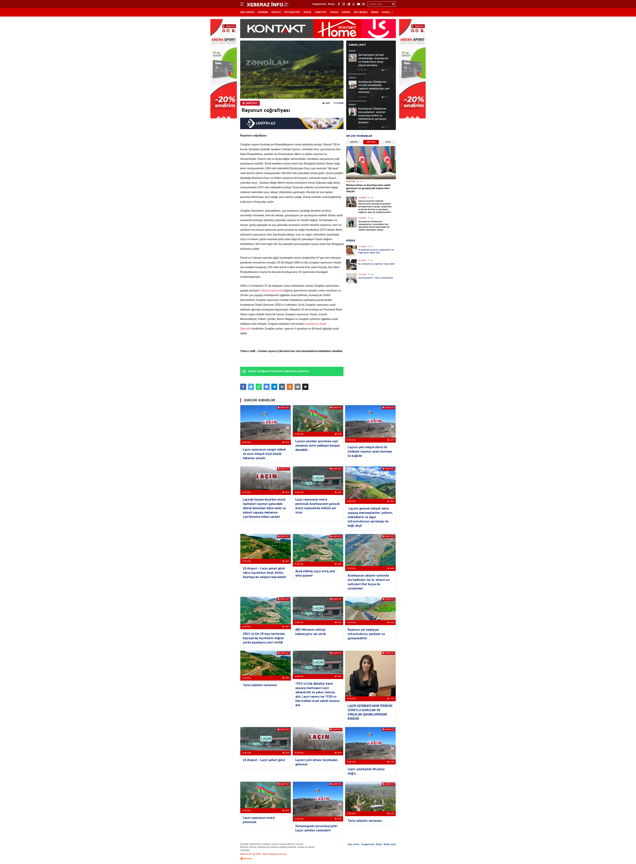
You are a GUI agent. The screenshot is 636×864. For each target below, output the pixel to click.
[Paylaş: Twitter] (251, 387)
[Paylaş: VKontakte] (282, 387)
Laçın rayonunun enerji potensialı (259, 820)
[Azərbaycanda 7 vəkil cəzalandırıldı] (351, 278)
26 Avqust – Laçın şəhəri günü (264, 760)
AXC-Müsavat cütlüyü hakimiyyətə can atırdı (310, 632)
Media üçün (390, 844)
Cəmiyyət (321, 12)
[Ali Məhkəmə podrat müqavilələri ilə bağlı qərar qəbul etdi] (351, 250)
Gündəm (263, 12)
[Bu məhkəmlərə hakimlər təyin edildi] (351, 264)
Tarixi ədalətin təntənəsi (260, 685)
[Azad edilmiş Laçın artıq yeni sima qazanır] (318, 550)
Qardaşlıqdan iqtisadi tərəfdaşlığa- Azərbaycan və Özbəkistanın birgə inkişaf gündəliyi (373, 60)
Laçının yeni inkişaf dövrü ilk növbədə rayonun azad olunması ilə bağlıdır (370, 451)
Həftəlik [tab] (371, 142)
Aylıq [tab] (388, 142)
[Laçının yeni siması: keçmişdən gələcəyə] (318, 741)
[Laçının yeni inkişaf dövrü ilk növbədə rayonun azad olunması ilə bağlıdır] (370, 424)
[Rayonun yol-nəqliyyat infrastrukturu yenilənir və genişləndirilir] (370, 611)
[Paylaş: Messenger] (267, 387)
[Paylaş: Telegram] (274, 387)
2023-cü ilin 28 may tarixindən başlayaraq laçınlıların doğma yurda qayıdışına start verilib (264, 638)
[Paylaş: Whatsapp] (259, 387)
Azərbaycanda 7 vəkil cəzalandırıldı (375, 278)
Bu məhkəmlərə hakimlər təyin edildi (376, 264)
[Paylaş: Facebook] (243, 387)
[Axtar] (393, 4)
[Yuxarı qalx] (626, 854)
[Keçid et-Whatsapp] (353, 4)
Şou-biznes (361, 12)
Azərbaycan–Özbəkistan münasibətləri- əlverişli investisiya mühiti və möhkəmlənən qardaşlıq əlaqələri (372, 115)
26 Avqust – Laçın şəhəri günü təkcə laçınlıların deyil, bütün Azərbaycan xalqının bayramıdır (264, 573)
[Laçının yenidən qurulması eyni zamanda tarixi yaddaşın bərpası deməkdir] (318, 421)
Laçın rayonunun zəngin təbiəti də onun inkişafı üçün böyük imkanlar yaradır (264, 454)
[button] (305, 387)
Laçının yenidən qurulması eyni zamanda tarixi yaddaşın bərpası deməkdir (317, 446)
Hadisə (346, 12)
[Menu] (243, 4)
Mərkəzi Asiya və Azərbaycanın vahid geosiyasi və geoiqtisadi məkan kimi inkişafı (368, 188)
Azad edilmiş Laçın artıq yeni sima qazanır (315, 573)
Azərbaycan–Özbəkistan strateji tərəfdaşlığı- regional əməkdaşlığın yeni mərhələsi (374, 87)
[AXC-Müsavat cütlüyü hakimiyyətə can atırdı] (318, 611)
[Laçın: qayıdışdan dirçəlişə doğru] (370, 745)
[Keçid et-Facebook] (338, 4)
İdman (374, 12)
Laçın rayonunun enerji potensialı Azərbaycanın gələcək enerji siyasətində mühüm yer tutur (317, 506)
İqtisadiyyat (292, 12)
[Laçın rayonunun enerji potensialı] (265, 797)
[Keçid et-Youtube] (358, 4)
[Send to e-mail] (297, 387)
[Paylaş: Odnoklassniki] (290, 387)
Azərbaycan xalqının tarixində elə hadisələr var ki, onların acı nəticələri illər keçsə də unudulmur (369, 582)
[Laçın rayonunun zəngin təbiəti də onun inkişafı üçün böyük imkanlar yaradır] (265, 425)
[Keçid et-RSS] (363, 4)
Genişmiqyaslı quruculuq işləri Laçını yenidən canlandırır (316, 828)
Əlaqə (379, 844)
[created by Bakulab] (318, 858)
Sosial (386, 12)
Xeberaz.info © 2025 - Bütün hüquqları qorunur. (263, 854)
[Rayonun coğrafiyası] (292, 70)
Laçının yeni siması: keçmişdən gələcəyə (316, 762)
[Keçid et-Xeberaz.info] (265, 4)
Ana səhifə (247, 12)
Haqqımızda (367, 844)
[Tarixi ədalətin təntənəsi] (265, 666)
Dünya (307, 12)
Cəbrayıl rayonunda (271, 290)
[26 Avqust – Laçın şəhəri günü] (265, 741)
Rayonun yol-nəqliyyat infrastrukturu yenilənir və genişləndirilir (366, 634)
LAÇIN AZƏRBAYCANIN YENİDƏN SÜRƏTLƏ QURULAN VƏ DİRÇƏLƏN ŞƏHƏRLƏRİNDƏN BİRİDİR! (370, 712)
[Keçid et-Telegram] (348, 4)
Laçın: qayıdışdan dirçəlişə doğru (366, 771)
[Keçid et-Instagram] (343, 4)
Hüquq (334, 12)
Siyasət (276, 12)
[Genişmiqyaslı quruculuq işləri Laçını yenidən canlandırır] (318, 801)
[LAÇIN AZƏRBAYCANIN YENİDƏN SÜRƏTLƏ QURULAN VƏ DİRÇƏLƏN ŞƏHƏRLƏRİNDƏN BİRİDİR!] (370, 676)
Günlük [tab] (354, 142)
